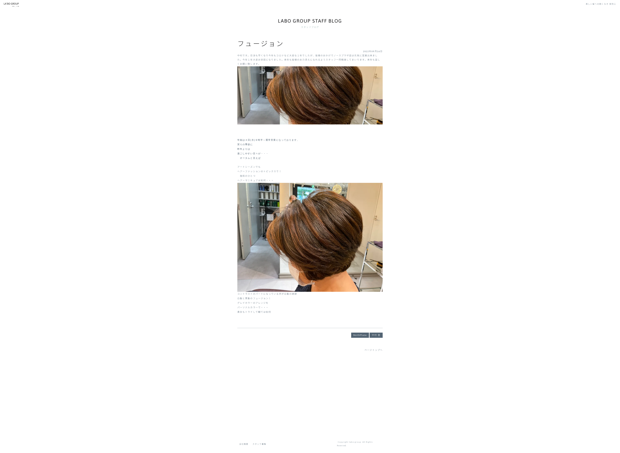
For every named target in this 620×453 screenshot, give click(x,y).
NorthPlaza (360, 335)
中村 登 (376, 335)
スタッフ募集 (259, 444)
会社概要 (243, 444)
